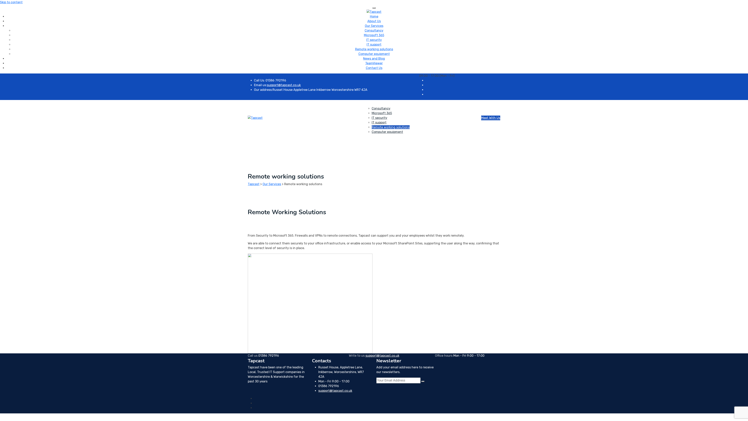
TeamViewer (374, 63)
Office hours (444, 355)
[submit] (422, 381)
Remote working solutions (374, 49)
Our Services (374, 26)
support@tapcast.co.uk (284, 85)
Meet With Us (490, 118)
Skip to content (11, 2)
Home (374, 16)
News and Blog (374, 58)
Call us (253, 355)
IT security (374, 40)
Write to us (357, 355)
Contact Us (374, 68)
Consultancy (374, 30)
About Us (374, 21)
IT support (374, 44)
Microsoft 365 (374, 35)
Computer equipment (374, 54)
